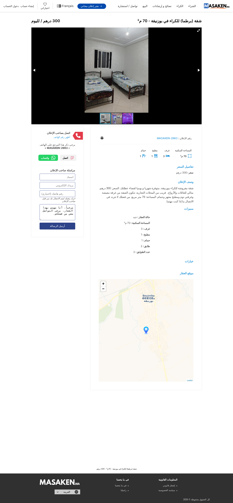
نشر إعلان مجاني (90, 6)
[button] (198, 30)
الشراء (192, 6)
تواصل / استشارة (127, 6)
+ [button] (103, 284)
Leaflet (190, 380)
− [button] (103, 289)
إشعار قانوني (169, 485)
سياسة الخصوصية (166, 490)
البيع (145, 6)
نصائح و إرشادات (161, 6)
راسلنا (123, 490)
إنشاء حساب (27, 6)
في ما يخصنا (120, 485)
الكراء (180, 6)
